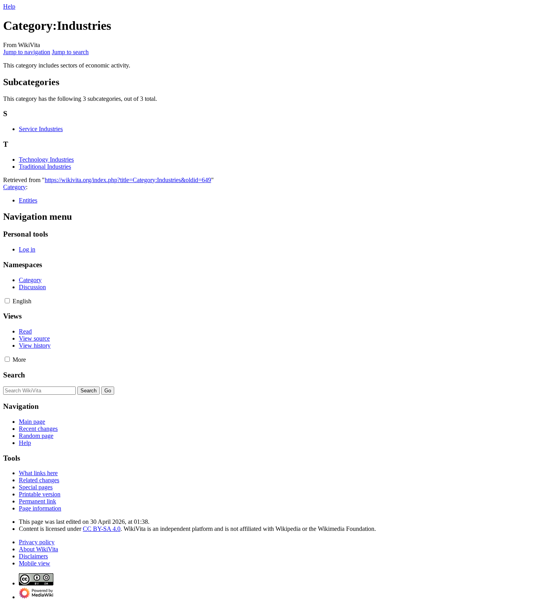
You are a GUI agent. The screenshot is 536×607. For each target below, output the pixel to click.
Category (14, 187)
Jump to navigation (26, 52)
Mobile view (34, 563)
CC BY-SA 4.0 (101, 528)
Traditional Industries (45, 166)
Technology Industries (46, 159)
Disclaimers (33, 556)
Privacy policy (37, 542)
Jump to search (70, 52)
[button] (7, 300)
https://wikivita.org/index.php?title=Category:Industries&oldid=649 (128, 180)
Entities (28, 200)
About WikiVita (38, 549)
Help (9, 6)
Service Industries (41, 129)
